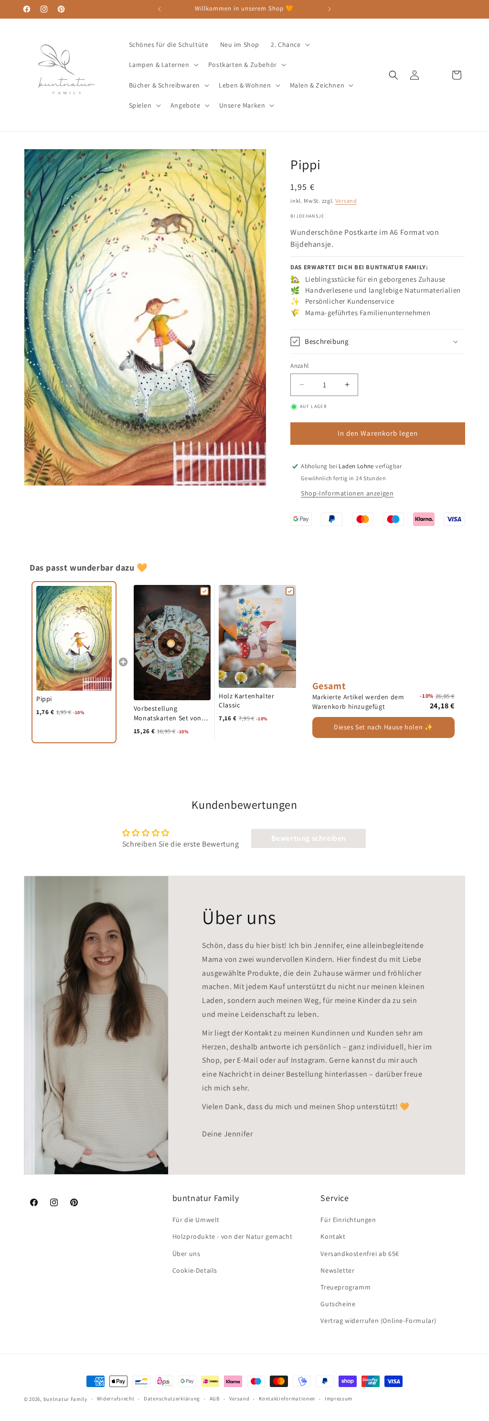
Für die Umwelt (196, 1219)
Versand (346, 200)
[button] (289, 44)
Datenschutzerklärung (172, 1398)
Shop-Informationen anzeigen (347, 493)
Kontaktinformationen (287, 1398)
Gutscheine (337, 1304)
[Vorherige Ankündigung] (159, 9)
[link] (74, 638)
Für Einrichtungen (348, 1219)
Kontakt (332, 1236)
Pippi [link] (44, 698)
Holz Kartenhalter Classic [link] (246, 701)
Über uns (186, 1253)
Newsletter (337, 1270)
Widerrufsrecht (116, 1398)
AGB (215, 1398)
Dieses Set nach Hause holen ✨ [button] (383, 727)
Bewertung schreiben (308, 838)
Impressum (338, 1398)
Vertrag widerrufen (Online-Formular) (378, 1320)
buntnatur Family (65, 1399)
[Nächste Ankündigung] (329, 9)
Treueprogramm (345, 1287)
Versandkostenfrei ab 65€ (359, 1253)
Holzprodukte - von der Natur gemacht (232, 1236)
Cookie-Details (194, 1270)
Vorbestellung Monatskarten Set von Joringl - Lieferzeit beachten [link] (168, 713)
